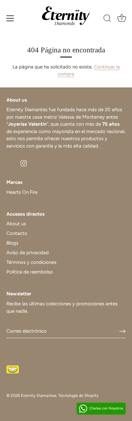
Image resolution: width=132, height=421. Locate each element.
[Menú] (10, 18)
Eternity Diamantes (38, 395)
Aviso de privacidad (27, 252)
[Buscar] (107, 19)
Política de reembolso (29, 272)
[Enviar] (122, 331)
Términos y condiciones (31, 262)
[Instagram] (24, 163)
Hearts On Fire (21, 192)
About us (16, 224)
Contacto (16, 233)
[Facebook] (9, 163)
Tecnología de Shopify (78, 395)
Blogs (12, 243)
